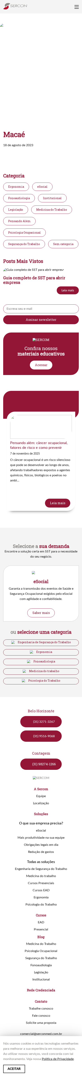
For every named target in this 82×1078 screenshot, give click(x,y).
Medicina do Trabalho (51, 209)
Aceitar (14, 1068)
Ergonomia (16, 187)
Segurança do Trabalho (24, 244)
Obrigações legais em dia (41, 844)
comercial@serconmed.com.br (41, 1033)
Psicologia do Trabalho (44, 680)
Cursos (41, 915)
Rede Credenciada (41, 990)
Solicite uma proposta (41, 1022)
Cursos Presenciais (41, 883)
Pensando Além (19, 221)
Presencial (41, 929)
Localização (41, 803)
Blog (41, 937)
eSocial (42, 187)
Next (76, 580)
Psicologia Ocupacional (24, 232)
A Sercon (41, 789)
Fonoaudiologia (19, 198)
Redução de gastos (41, 851)
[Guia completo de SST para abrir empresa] (41, 283)
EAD (41, 922)
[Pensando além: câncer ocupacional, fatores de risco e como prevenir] (41, 461)
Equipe (41, 796)
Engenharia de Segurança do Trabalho (44, 642)
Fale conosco (41, 1015)
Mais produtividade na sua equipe (41, 837)
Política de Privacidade (58, 1059)
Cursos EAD (41, 890)
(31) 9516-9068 (44, 736)
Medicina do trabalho (44, 671)
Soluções (41, 814)
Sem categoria (63, 244)
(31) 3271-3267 (44, 721)
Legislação (15, 209)
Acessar (41, 365)
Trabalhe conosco (41, 1008)
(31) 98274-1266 (44, 764)
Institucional (52, 198)
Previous (33, 401)
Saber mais (41, 613)
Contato (41, 1001)
